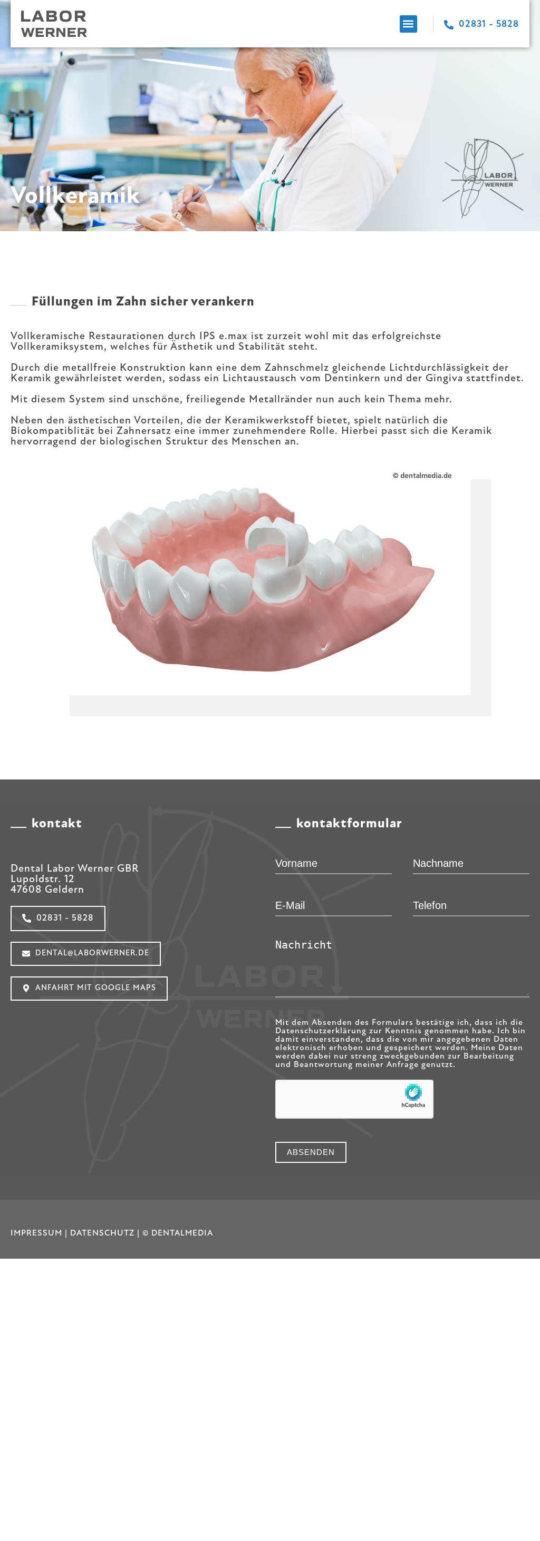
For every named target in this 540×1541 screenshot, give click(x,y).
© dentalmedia (177, 1233)
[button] (408, 24)
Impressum (36, 1233)
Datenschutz (102, 1233)
